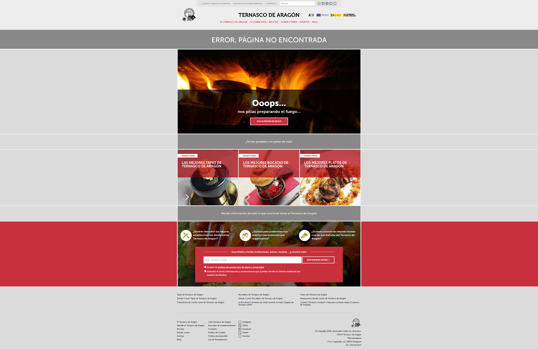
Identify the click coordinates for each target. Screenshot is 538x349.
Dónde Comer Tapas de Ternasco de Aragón (197, 298)
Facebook (246, 329)
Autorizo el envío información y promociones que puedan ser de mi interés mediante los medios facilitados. (253, 273)
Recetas (273, 22)
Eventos (304, 22)
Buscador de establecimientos (248, 4)
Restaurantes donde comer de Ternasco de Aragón (323, 298)
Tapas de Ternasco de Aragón (190, 294)
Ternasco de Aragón (269, 15)
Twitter (245, 332)
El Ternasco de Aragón (233, 22)
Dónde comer (289, 22)
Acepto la (235, 267)
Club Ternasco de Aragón (219, 322)
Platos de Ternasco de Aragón (313, 294)
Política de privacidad (217, 336)
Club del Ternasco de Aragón (216, 4)
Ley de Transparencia (217, 339)
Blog (315, 22)
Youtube (246, 336)
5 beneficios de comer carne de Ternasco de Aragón (200, 302)
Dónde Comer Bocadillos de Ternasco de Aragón (260, 298)
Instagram (246, 322)
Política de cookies (216, 332)
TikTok (245, 325)
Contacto (271, 4)
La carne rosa (258, 22)
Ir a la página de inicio (269, 121)
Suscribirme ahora (317, 260)
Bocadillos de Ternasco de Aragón (253, 294)
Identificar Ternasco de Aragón (190, 325)
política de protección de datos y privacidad (241, 267)
